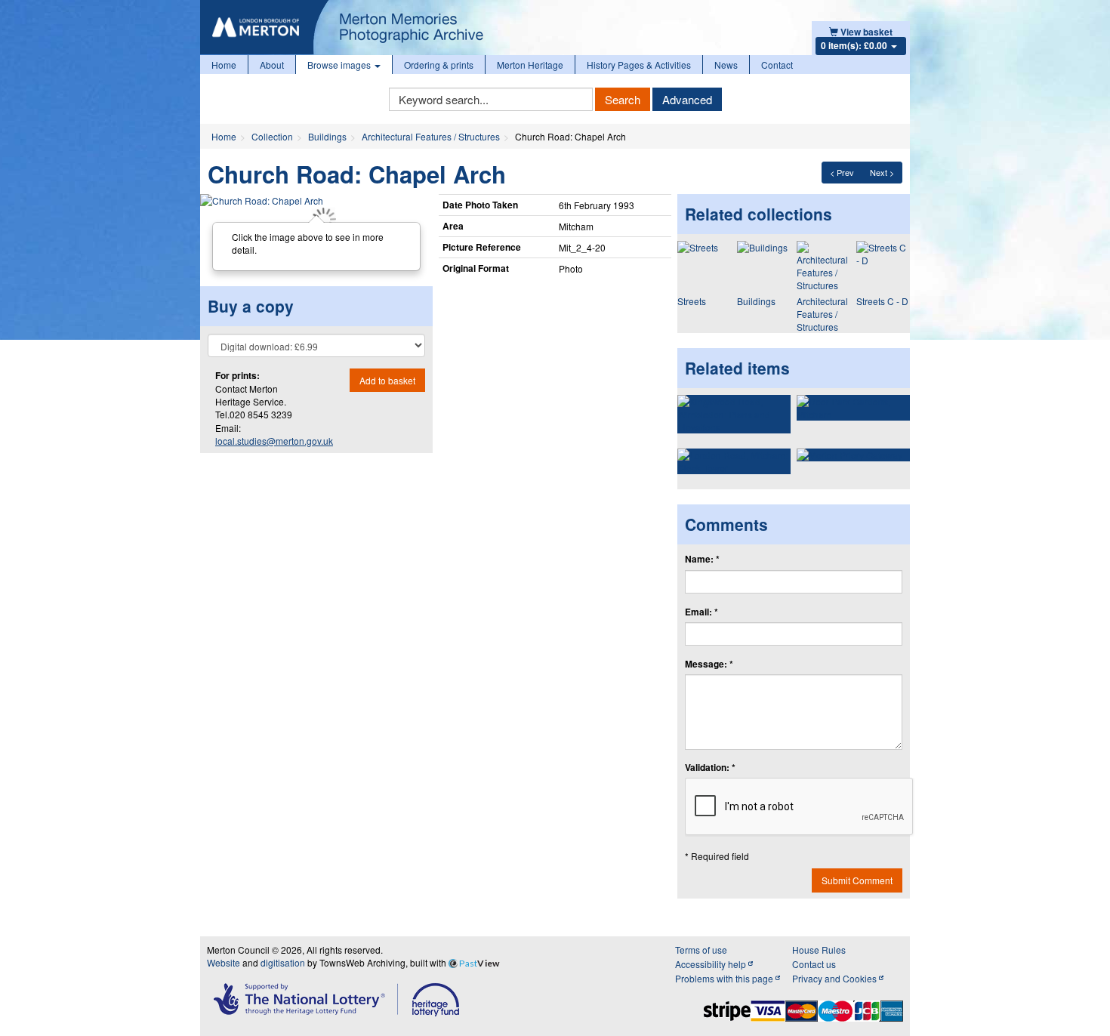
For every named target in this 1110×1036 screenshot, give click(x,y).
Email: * (701, 612)
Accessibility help (711, 963)
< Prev (842, 172)
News (726, 64)
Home (223, 64)
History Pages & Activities (639, 64)
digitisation (283, 962)
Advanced (687, 99)
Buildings (327, 136)
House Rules (819, 949)
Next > (882, 172)
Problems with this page (725, 978)
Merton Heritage (530, 64)
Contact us (814, 963)
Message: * (709, 664)
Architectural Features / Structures (431, 136)
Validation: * (710, 767)
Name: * (702, 559)
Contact (777, 64)
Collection (272, 136)
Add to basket (387, 380)
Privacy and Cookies (835, 978)
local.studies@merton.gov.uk (274, 440)
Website (223, 962)
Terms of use (701, 949)
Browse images (340, 64)
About (272, 64)
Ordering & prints (438, 64)
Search (622, 99)
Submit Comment (857, 880)
